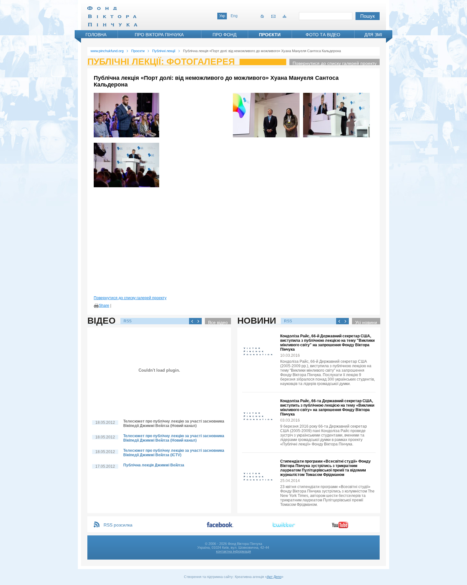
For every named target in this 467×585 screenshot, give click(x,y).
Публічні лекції (163, 51)
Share (104, 305)
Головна (95, 34)
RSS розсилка (118, 524)
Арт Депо (274, 577)
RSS (128, 321)
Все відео (218, 322)
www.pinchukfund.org (107, 51)
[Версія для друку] (96, 305)
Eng (234, 16)
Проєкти (270, 34)
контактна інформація (233, 551)
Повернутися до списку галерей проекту (334, 63)
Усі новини (366, 322)
